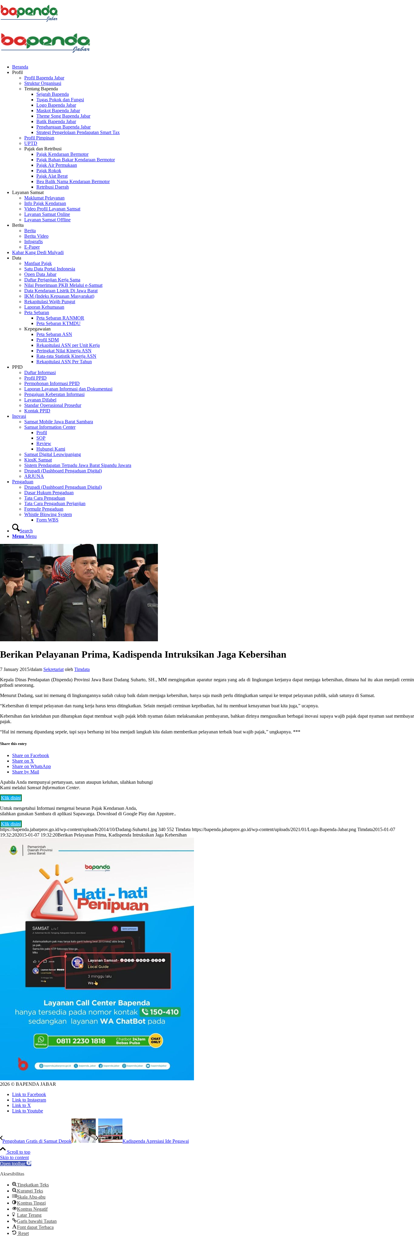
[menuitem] (213, 67)
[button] (15, 1163)
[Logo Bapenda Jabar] (45, 56)
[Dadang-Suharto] (79, 639)
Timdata (82, 669)
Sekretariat (53, 669)
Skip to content (14, 1157)
